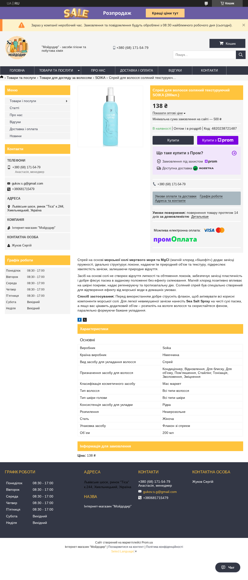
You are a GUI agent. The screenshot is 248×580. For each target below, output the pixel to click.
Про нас (98, 70)
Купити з (209, 140)
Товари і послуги (23, 101)
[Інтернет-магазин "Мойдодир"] (16, 62)
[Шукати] (241, 55)
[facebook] (80, 320)
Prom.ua (147, 542)
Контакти (209, 70)
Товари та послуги (56, 70)
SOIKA (100, 78)
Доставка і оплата (136, 70)
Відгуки (175, 70)
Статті (14, 108)
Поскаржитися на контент (126, 547)
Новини (16, 136)
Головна (17, 70)
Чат (231, 567)
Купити (173, 140)
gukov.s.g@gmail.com (27, 183)
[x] (85, 320)
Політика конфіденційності (164, 547)
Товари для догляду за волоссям (65, 78)
